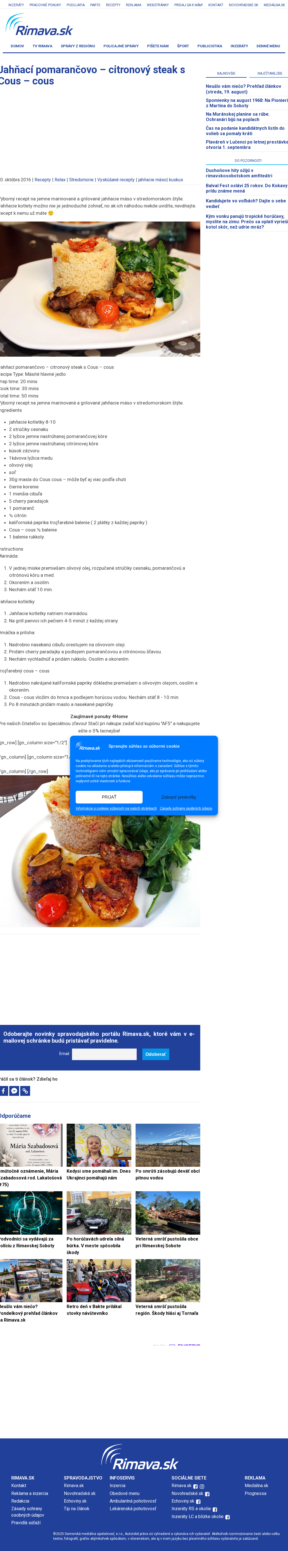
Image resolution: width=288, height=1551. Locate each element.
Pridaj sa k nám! (188, 5)
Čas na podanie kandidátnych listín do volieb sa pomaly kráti (245, 131)
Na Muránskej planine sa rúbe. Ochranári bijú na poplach (238, 116)
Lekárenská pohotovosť (134, 1508)
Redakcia (20, 1501)
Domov (17, 46)
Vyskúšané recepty (116, 179)
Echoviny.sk (75, 1501)
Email (64, 1053)
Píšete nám (158, 46)
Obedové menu (125, 1493)
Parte (95, 5)
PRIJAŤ (109, 797)
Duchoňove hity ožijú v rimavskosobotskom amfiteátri (239, 173)
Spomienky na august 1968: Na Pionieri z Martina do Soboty (247, 103)
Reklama (133, 5)
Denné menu (268, 46)
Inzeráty (16, 5)
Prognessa (255, 1493)
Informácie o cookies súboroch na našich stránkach (116, 809)
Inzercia (117, 1485)
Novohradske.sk (243, 5)
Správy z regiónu (78, 46)
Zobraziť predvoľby (178, 797)
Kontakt (215, 5)
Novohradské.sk (80, 1493)
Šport (183, 46)
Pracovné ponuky (45, 5)
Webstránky (158, 5)
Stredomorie (81, 179)
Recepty (113, 5)
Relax (60, 179)
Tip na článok (76, 1508)
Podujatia (76, 5)
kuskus (176, 179)
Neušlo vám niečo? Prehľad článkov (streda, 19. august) (243, 89)
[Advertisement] (99, 976)
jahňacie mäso (152, 179)
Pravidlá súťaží (25, 1522)
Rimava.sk (74, 1485)
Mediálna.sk (274, 5)
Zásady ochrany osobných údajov (186, 809)
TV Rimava (42, 46)
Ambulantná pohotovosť (134, 1501)
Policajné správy (121, 46)
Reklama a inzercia (29, 1493)
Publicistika (209, 46)
